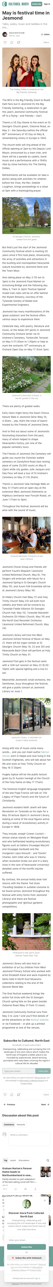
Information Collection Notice (31, 1080)
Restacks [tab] (21, 1124)
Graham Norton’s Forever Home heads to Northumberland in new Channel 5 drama (17, 1172)
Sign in (47, 4)
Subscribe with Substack (28, 1257)
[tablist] (14, 1124)
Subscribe (36, 4)
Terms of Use (40, 1077)
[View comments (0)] (12, 42)
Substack (15, 1284)
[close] (45, 1200)
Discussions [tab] (24, 1160)
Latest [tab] (13, 1160)
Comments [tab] (9, 1124)
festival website (40, 1019)
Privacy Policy (35, 1270)
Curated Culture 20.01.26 (17, 1196)
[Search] (48, 1160)
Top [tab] (5, 1160)
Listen (47, 34)
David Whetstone (17, 33)
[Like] (5, 42)
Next (43, 1104)
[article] (26, 1179)
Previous (11, 1104)
